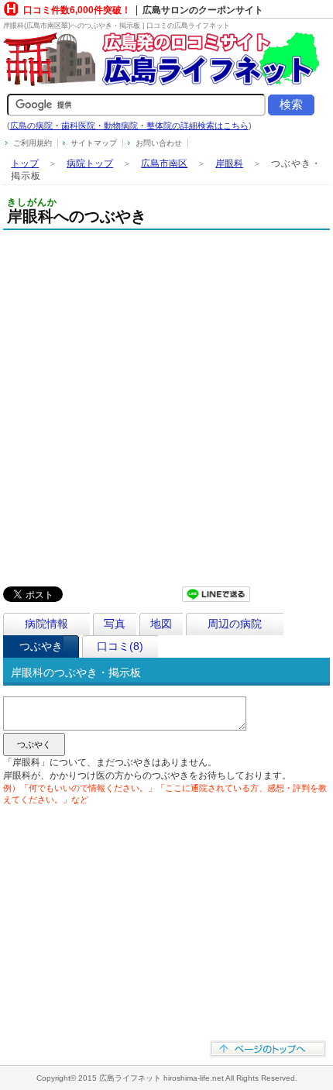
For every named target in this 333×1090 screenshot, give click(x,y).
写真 (114, 623)
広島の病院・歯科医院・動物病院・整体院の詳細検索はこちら (129, 125)
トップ (25, 163)
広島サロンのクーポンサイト (202, 10)
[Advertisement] (166, 404)
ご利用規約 (32, 143)
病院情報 (46, 623)
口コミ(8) (120, 646)
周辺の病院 (235, 623)
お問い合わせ (159, 143)
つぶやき (41, 646)
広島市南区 (164, 163)
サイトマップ (93, 143)
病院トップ (90, 163)
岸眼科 (229, 163)
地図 (161, 623)
